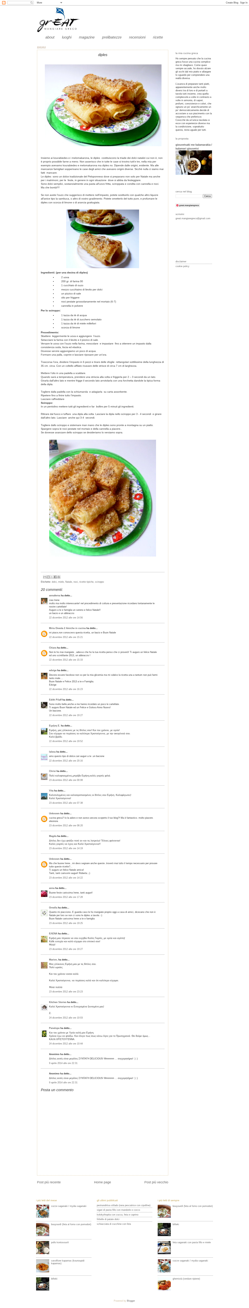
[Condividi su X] (52, 577)
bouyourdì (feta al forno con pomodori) (71, 1224)
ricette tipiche (86, 581)
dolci (54, 581)
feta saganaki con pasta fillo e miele (192, 1242)
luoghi (66, 37)
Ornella (53, 907)
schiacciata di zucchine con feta (114, 1224)
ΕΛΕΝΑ (53, 933)
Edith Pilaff (55, 699)
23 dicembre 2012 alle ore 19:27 (66, 949)
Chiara (53, 647)
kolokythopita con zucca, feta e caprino (117, 1214)
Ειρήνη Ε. (54, 725)
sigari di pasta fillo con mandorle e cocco (118, 1210)
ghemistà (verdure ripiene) (186, 1278)
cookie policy (182, 266)
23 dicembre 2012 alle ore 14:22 (66, 877)
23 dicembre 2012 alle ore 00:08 (66, 780)
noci (75, 581)
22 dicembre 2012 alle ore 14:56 (66, 617)
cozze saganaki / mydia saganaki (68, 1206)
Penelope (54, 1028)
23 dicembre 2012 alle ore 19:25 (66, 923)
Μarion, (53, 959)
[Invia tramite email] (45, 577)
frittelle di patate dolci (108, 1219)
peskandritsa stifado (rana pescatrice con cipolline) (123, 1205)
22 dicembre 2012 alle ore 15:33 (66, 659)
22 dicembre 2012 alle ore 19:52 (66, 741)
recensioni (137, 37)
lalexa (52, 751)
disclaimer (181, 261)
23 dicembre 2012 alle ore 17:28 (66, 897)
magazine (87, 37)
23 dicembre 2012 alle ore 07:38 (66, 802)
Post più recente (49, 1182)
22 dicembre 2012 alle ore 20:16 (66, 760)
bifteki (54, 1278)
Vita (51, 790)
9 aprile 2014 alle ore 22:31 (63, 1063)
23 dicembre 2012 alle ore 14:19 (66, 848)
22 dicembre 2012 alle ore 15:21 (66, 637)
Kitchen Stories (57, 1002)
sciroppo (99, 581)
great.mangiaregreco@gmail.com (193, 218)
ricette (158, 37)
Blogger (131, 1300)
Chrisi (52, 771)
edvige (53, 670)
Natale (68, 581)
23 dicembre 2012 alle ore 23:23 (66, 991)
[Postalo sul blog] (48, 577)
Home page (102, 1182)
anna (52, 888)
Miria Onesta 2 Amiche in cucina (67, 628)
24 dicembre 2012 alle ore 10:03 (66, 1017)
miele (61, 581)
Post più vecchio (156, 1182)
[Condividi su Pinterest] (59, 577)
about (50, 37)
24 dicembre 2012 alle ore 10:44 (66, 1043)
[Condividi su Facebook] (55, 577)
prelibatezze (112, 37)
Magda (53, 836)
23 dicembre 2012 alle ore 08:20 (66, 825)
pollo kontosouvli (60, 1242)
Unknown (54, 813)
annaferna (54, 595)
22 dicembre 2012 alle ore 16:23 (66, 689)
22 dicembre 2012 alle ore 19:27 (66, 715)
